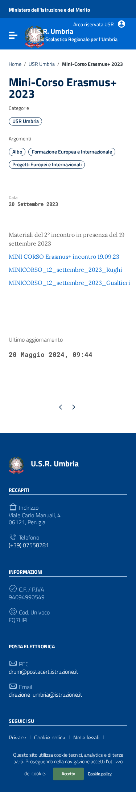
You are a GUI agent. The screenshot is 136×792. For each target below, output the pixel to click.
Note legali (86, 737)
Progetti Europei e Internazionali (47, 164)
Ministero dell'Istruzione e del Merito (49, 9)
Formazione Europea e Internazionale (72, 152)
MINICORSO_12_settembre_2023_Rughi (65, 269)
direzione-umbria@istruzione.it (45, 694)
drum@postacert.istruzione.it (43, 671)
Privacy (17, 737)
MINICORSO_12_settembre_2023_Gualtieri (69, 282)
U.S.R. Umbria (55, 463)
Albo (17, 152)
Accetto (68, 773)
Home (15, 64)
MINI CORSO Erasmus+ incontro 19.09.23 (64, 256)
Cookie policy (100, 773)
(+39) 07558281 (29, 545)
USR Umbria (42, 64)
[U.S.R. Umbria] (16, 464)
